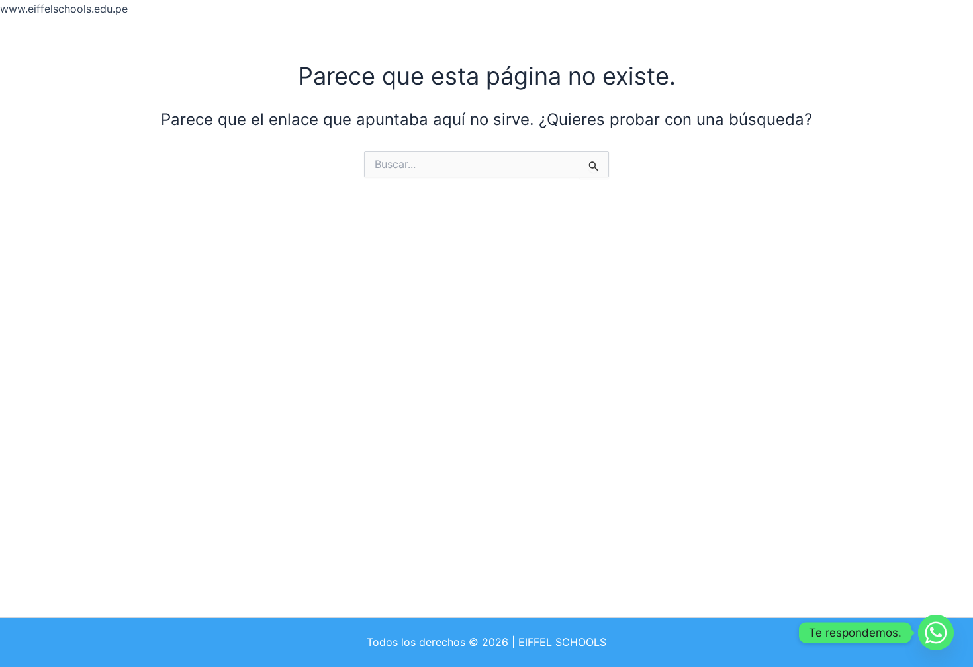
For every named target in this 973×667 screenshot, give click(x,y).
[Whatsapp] (936, 632)
